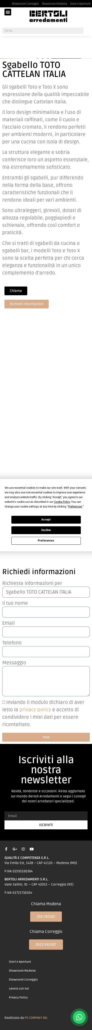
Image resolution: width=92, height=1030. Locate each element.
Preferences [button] (75, 506)
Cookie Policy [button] (62, 501)
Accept (46, 519)
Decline (46, 530)
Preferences (46, 540)
